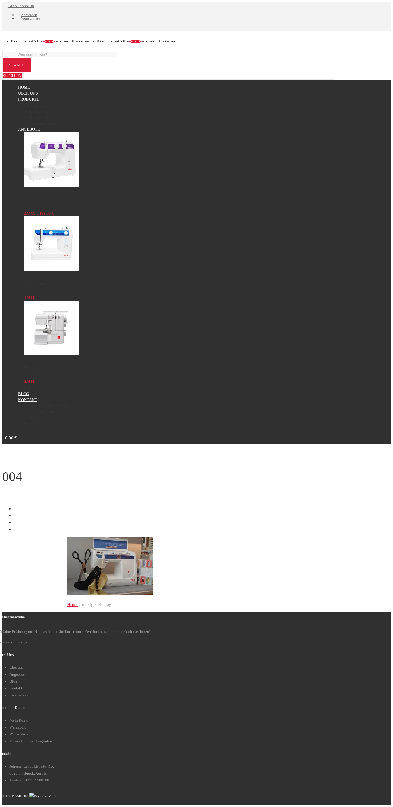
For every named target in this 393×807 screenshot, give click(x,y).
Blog (13, 681)
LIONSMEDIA (17, 796)
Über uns (16, 667)
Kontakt (15, 688)
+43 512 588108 (21, 6)
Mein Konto (18, 720)
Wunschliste (18, 734)
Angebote (17, 674)
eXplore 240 (34, 284)
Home (72, 604)
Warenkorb (17, 727)
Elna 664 (31, 368)
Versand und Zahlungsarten (30, 741)
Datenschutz (19, 695)
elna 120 (31, 200)
